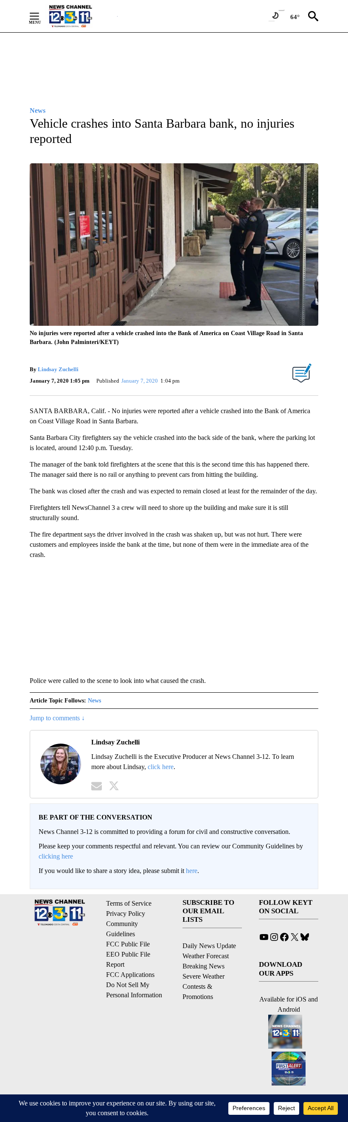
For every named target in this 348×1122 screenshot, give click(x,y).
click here (161, 766)
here (191, 870)
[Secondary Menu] (41, 16)
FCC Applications (130, 974)
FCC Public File (128, 944)
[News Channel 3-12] (81, 16)
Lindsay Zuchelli (58, 369)
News (94, 700)
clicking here (56, 856)
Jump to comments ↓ (57, 718)
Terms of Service (129, 903)
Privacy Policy (125, 913)
